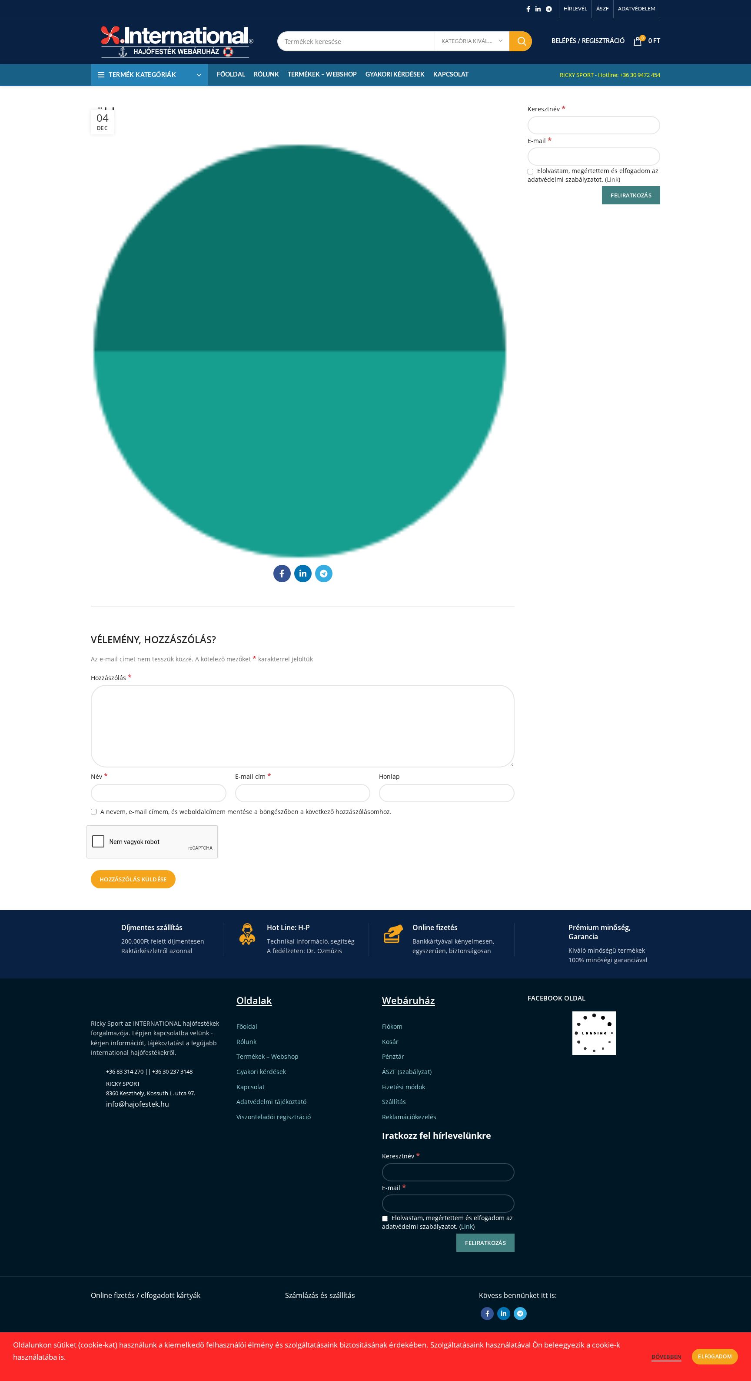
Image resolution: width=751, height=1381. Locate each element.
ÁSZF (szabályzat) (407, 1071)
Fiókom (392, 1026)
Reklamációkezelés (409, 1117)
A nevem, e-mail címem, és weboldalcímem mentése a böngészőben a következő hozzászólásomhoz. (246, 811)
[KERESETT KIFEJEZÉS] (520, 41)
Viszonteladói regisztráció (273, 1117)
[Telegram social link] (549, 9)
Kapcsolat (250, 1087)
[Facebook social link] (528, 9)
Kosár (390, 1041)
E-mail (540, 140)
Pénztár (393, 1056)
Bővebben (666, 1357)
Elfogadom (715, 1356)
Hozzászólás (111, 677)
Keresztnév (546, 108)
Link (612, 179)
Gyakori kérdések (261, 1071)
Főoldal (246, 1026)
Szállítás (394, 1101)
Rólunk (246, 1041)
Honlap (389, 776)
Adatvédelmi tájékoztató (271, 1101)
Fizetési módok (403, 1087)
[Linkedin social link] (538, 9)
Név (99, 776)
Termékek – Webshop (267, 1056)
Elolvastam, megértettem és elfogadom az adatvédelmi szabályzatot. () (593, 175)
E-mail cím (253, 776)
